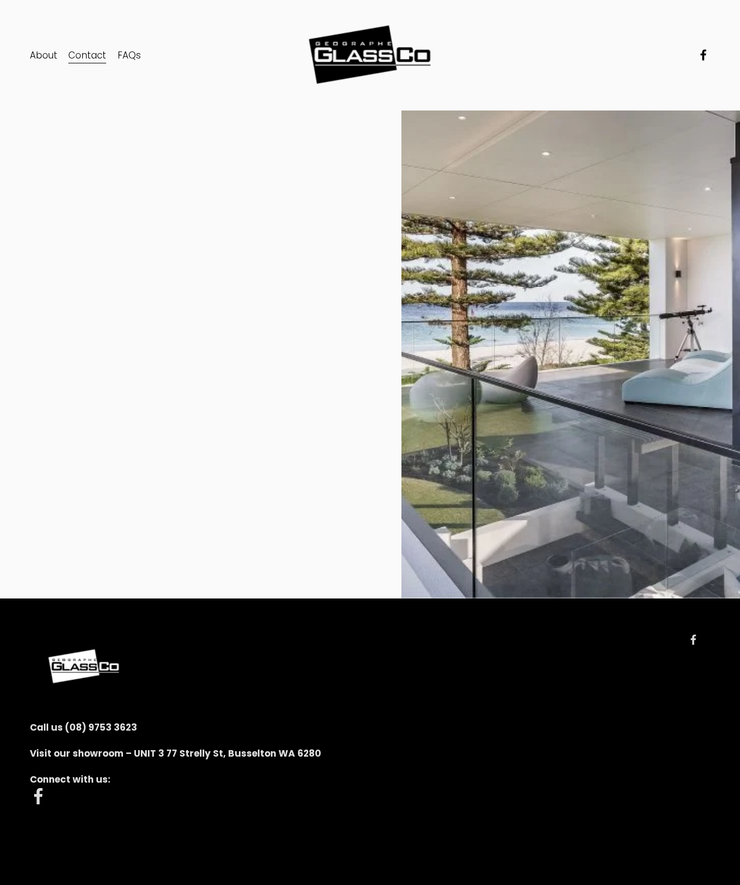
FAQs (129, 55)
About (43, 55)
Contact (87, 55)
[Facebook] (703, 55)
